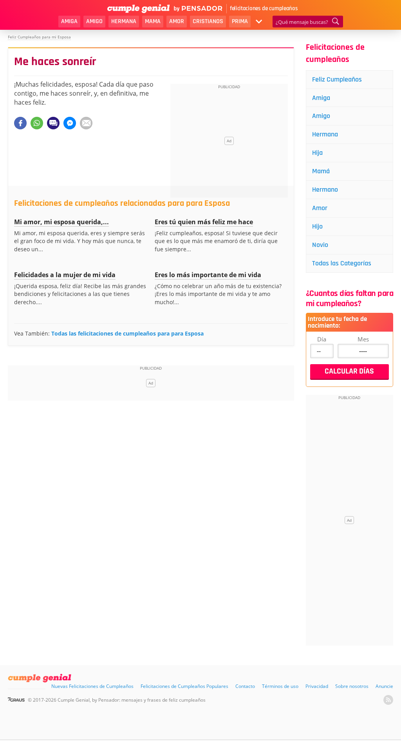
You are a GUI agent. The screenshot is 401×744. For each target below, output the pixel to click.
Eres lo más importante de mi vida (208, 274)
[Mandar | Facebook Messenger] (69, 123)
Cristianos (208, 21)
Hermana (123, 21)
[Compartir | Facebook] (20, 123)
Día (321, 339)
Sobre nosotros (351, 686)
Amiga (69, 21)
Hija (317, 152)
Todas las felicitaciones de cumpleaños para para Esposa (127, 333)
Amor (176, 21)
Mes (363, 339)
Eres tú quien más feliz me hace (204, 222)
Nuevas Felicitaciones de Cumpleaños (92, 686)
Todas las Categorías (341, 263)
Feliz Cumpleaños (337, 79)
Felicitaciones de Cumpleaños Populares (184, 686)
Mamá (321, 171)
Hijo (317, 226)
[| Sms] (53, 123)
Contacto (245, 686)
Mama (153, 21)
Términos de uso (280, 686)
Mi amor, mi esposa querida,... (61, 222)
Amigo (94, 21)
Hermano (325, 189)
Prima (240, 21)
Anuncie (384, 686)
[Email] (86, 123)
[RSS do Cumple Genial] (388, 700)
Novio (320, 244)
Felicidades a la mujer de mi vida (65, 274)
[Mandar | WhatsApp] (37, 123)
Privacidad (316, 686)
